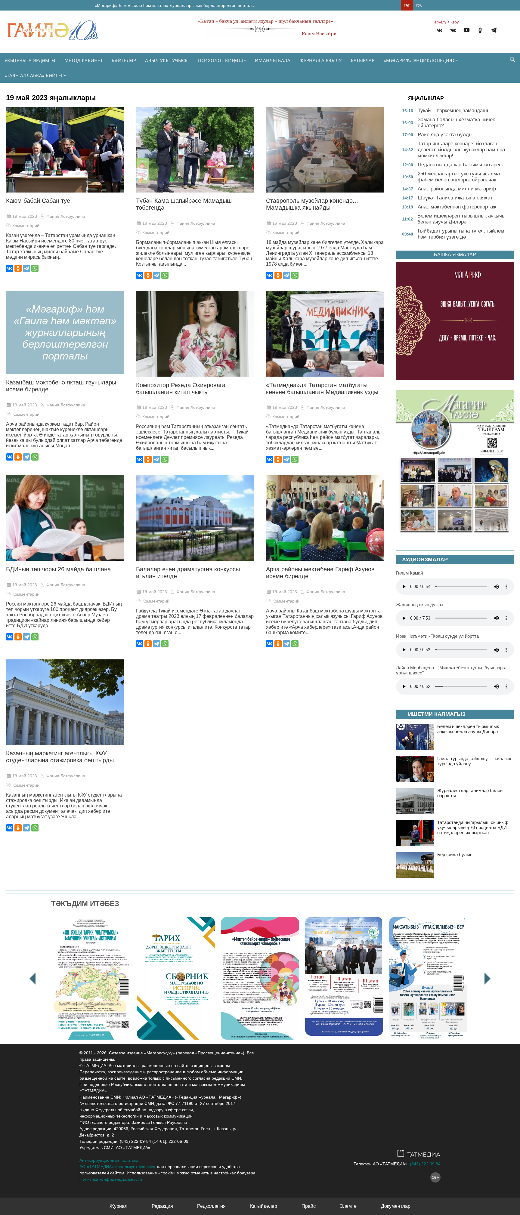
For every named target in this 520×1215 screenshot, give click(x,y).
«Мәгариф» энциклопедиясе (421, 60)
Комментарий (25, 225)
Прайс (309, 1206)
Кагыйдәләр (263, 1206)
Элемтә (348, 1206)
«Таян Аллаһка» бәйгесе (35, 75)
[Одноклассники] (18, 268)
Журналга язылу (320, 60)
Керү (454, 22)
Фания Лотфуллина (65, 216)
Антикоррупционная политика (108, 1160)
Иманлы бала (272, 60)
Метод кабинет (83, 60)
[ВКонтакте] (9, 268)
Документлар (395, 1206)
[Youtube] (466, 31)
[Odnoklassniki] (480, 31)
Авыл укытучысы (167, 60)
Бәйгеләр (124, 60)
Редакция (162, 1206)
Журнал (118, 1206)
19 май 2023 (24, 216)
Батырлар (363, 60)
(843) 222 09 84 (425, 1163)
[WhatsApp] (35, 268)
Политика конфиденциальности (110, 1179)
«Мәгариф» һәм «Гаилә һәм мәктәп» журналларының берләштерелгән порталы (174, 5)
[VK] (439, 31)
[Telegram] (493, 31)
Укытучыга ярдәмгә (30, 60)
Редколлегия (211, 1206)
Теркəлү (439, 22)
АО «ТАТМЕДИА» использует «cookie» (117, 1166)
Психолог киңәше (222, 60)
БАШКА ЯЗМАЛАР (455, 254)
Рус (419, 5)
